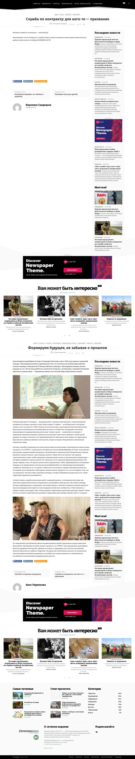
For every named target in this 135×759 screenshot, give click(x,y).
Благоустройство (100, 99)
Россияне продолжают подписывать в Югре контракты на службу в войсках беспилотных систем (18, 322)
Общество (68, 14)
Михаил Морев (116, 325)
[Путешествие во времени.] (51, 306)
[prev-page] (65, 336)
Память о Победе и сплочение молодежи (73, 712)
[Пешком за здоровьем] (116, 306)
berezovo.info (24, 757)
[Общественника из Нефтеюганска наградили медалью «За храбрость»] (56, 705)
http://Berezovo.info (31, 107)
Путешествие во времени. (105, 84)
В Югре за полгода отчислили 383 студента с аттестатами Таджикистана (72, 694)
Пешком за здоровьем (116, 319)
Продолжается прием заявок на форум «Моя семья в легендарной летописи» (34, 713)
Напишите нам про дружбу (66, 94)
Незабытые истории (31, 702)
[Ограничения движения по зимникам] (18, 695)
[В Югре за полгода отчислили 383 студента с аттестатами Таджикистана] (56, 695)
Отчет (51, 748)
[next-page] (69, 336)
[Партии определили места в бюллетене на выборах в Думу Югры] (108, 197)
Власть (62, 14)
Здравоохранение (117, 316)
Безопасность (99, 147)
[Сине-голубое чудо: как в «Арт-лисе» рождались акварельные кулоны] (84, 306)
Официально (99, 37)
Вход (45, 748)
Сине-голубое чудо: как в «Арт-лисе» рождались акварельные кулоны (108, 169)
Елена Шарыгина (84, 331)
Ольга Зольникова (18, 331)
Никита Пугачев (51, 327)
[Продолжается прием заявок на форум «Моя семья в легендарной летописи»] (18, 714)
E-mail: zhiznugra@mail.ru (53, 744)
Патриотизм (76, 14)
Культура (97, 82)
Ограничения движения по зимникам (33, 694)
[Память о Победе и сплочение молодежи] (56, 714)
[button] (128, 3)
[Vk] (96, 732)
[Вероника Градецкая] (50, 24)
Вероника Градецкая (60, 23)
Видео (56, 14)
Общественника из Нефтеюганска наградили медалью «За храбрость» (71, 704)
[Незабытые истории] (18, 705)
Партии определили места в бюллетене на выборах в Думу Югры (107, 42)
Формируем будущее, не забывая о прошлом (29, 95)
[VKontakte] (123, 3)
